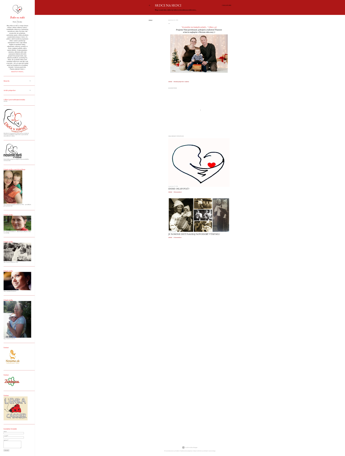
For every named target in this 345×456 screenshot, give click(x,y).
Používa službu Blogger (191, 447)
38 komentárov (177, 192)
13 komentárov (177, 237)
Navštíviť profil (17, 72)
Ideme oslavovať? (178, 188)
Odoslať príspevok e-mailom (181, 81)
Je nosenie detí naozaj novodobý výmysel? (194, 234)
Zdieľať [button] (150, 20)
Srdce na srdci (168, 5)
